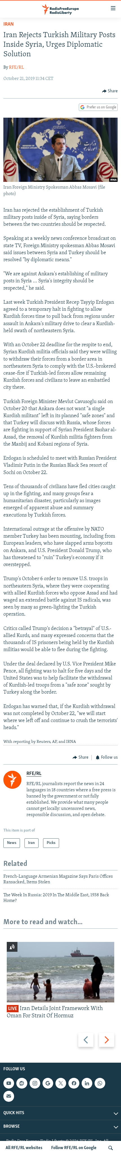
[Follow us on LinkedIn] (87, 1083)
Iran (8, 24)
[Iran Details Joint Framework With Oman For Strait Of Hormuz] (60, 972)
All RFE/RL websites (24, 1148)
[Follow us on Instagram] (35, 1083)
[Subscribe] (8, 1096)
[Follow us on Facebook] (73, 1083)
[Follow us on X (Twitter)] (60, 1083)
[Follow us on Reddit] (21, 1083)
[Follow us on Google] (47, 1083)
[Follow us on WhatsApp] (100, 1083)
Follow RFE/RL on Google (74, 1148)
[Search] (110, 1148)
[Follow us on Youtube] (8, 1083)
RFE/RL (16, 67)
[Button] (110, 91)
